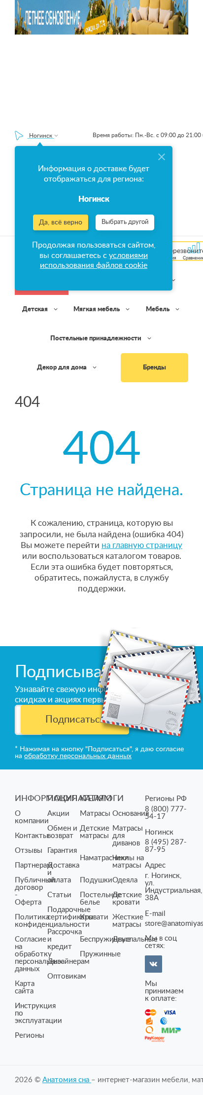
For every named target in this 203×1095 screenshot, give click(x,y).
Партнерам (33, 865)
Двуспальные (135, 939)
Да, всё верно (60, 222)
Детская (35, 309)
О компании (32, 817)
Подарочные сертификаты (70, 913)
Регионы (29, 1035)
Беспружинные (105, 939)
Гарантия (62, 850)
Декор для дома (62, 368)
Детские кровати (127, 898)
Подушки (96, 880)
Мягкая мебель (97, 309)
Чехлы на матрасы (128, 861)
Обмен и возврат (62, 832)
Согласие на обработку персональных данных (39, 954)
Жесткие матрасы (127, 920)
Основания (130, 813)
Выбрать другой (125, 222)
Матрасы (95, 813)
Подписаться (75, 720)
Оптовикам (66, 976)
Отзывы (28, 850)
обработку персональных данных (78, 756)
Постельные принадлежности (96, 338)
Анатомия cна (66, 1080)
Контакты (31, 836)
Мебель (158, 309)
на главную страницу (142, 545)
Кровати (94, 917)
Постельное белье (100, 898)
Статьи (59, 895)
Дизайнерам (68, 961)
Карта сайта (24, 987)
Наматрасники (104, 858)
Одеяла (124, 880)
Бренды (154, 368)
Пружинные (100, 954)
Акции (58, 813)
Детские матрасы (94, 832)
